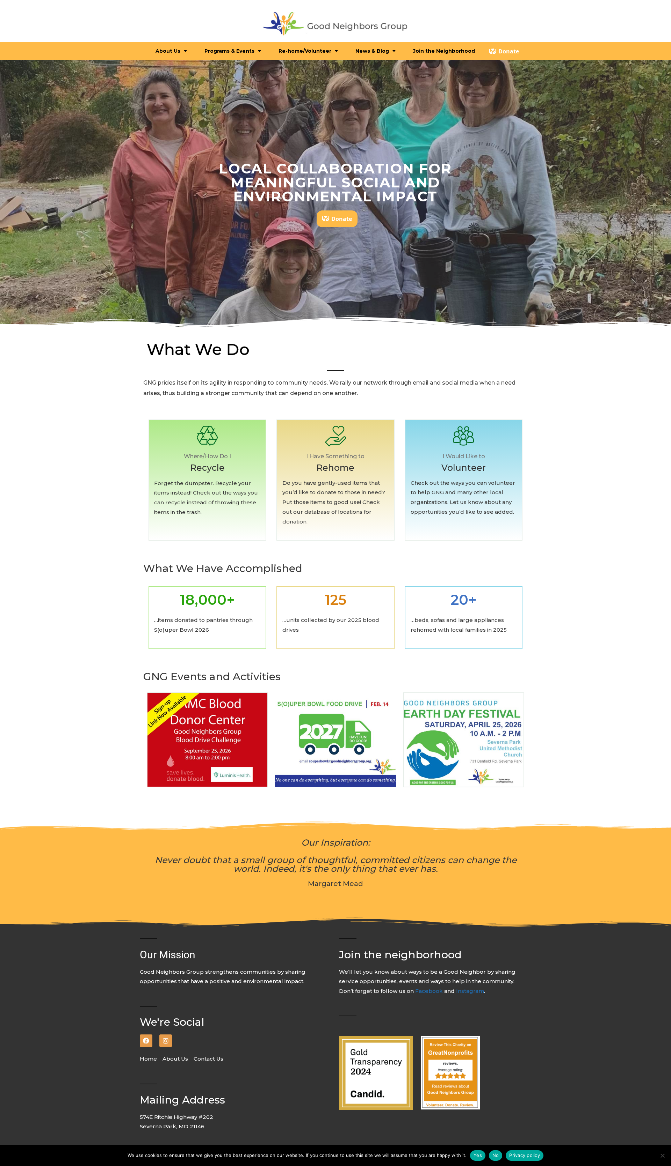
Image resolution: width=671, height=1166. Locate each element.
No (495, 1155)
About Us (176, 1058)
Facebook (429, 991)
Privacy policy (524, 1155)
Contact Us (208, 1058)
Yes (478, 1155)
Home (150, 1058)
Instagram (470, 991)
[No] (662, 1155)
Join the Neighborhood (444, 51)
